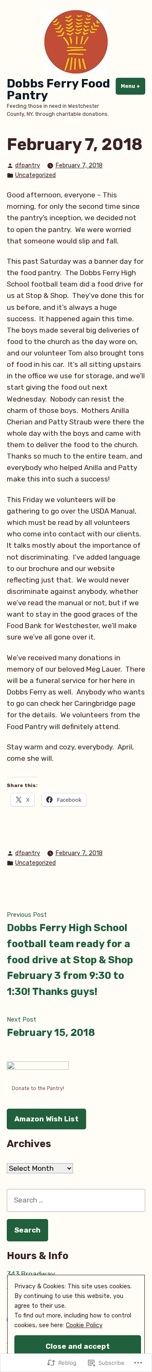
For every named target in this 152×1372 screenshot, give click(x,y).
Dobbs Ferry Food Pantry (58, 89)
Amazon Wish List (46, 1119)
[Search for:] (76, 1200)
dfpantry (27, 165)
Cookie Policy (84, 1325)
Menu (133, 86)
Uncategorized (35, 175)
